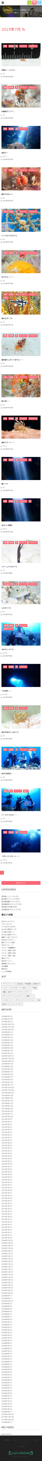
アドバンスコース (8, 984)
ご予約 (36, 1440)
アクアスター (31, 1000)
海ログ (16, 13)
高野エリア (30, 996)
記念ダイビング (7, 1004)
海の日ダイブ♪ (7, 318)
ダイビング (6, 996)
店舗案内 (7, 1440)
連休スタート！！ (8, 442)
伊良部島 (28, 984)
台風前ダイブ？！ (8, 111)
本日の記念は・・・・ (9, 773)
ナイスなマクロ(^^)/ (9, 235)
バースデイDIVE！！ (9, 815)
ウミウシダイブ (18, 996)
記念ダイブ (12, 992)
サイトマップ (22, 1443)
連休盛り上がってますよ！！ (12, 360)
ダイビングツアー (24, 992)
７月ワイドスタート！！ (10, 856)
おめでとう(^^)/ (7, 649)
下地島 (34, 988)
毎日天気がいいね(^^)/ (10, 732)
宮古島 (19, 984)
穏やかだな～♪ (7, 194)
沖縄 (3, 992)
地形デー (4, 153)
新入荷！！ (5, 401)
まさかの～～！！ (8, 277)
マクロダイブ (16, 988)
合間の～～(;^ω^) (8, 70)
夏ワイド (4, 484)
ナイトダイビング (17, 1000)
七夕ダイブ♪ (6, 608)
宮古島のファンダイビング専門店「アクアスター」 (21, 10)
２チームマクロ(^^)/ (9, 567)
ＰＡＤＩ (5, 988)
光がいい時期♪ (7, 525)
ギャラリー (26, 1440)
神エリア (26, 988)
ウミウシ (19, 1004)
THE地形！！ (6, 691)
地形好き (36, 984)
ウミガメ (5, 1000)
